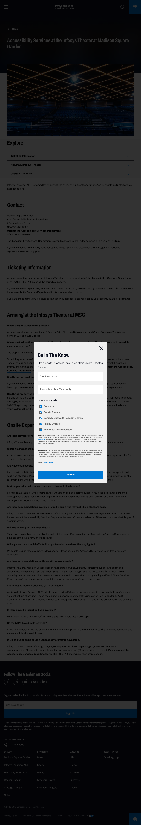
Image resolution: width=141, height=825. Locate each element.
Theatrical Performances (58, 429)
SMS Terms (41, 439)
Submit (70, 474)
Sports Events (52, 412)
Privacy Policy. (48, 463)
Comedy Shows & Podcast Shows (63, 418)
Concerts (49, 406)
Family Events (52, 424)
